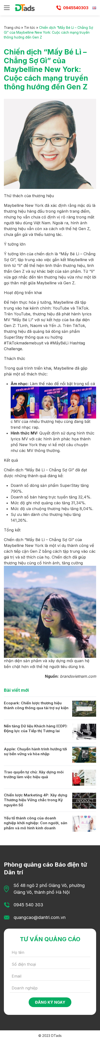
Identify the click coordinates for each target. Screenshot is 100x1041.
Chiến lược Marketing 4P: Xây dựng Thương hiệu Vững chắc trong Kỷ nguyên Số (35, 800)
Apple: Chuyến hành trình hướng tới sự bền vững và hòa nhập (35, 751)
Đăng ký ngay (50, 1002)
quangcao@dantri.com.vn (40, 917)
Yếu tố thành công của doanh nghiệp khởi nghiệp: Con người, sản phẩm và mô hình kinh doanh (35, 823)
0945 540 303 (28, 904)
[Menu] (7, 8)
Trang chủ (12, 27)
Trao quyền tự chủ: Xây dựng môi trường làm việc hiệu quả (34, 774)
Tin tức (29, 27)
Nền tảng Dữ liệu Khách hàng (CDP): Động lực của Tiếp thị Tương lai (35, 728)
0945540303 (75, 7)
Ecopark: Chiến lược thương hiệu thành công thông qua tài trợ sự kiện (36, 705)
